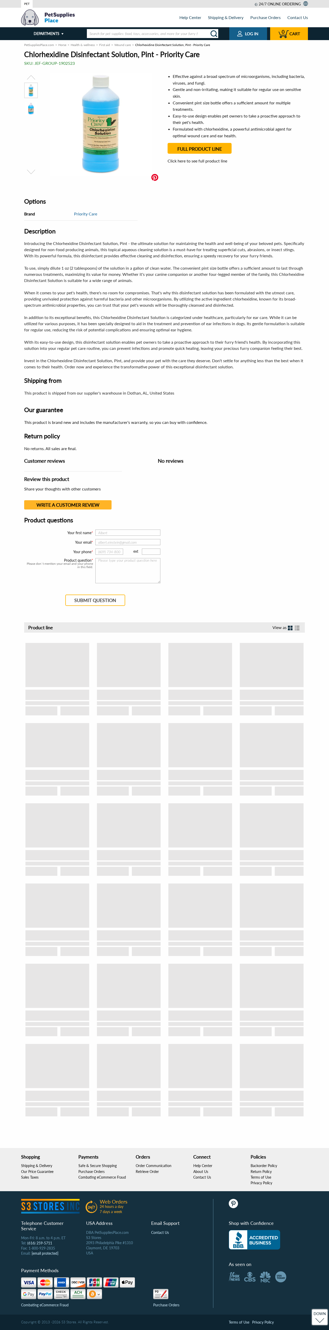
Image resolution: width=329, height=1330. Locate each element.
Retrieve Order (147, 1171)
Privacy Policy (261, 1183)
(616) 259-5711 (39, 1243)
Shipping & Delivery (225, 17)
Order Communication (153, 1165)
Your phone (82, 552)
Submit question (95, 600)
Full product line (199, 149)
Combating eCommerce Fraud (102, 1177)
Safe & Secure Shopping (97, 1165)
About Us (200, 1171)
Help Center (190, 17)
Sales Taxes (30, 1177)
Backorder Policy (264, 1165)
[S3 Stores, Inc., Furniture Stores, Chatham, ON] (254, 1240)
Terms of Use (261, 1177)
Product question (78, 560)
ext (135, 551)
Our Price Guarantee (37, 1171)
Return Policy (261, 1171)
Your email (83, 542)
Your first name (79, 533)
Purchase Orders (265, 17)
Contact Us (297, 17)
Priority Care (85, 213)
